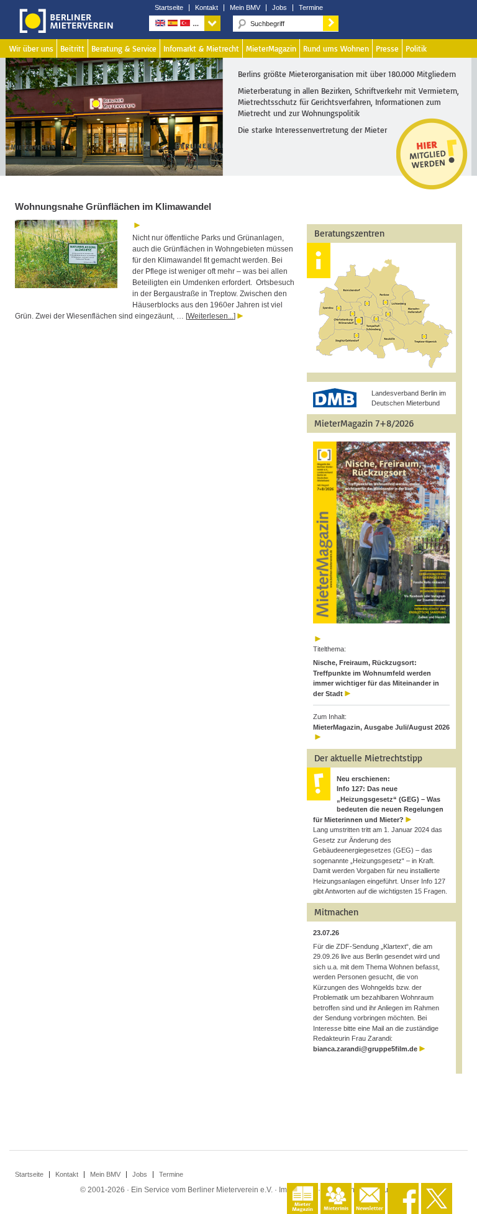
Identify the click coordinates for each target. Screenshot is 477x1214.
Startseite (169, 7)
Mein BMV (245, 7)
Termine (311, 7)
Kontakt (206, 7)
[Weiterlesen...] (210, 316)
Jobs (279, 7)
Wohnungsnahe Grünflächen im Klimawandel (113, 206)
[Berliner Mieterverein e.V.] (64, 29)
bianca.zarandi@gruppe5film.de (365, 1049)
